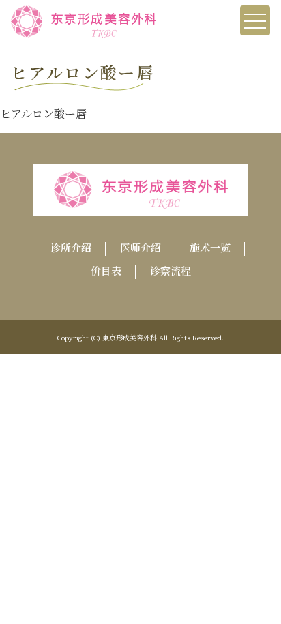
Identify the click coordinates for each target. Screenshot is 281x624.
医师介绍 (140, 247)
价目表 (106, 270)
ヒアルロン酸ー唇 (43, 113)
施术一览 (210, 247)
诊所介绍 (70, 247)
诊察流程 (170, 270)
